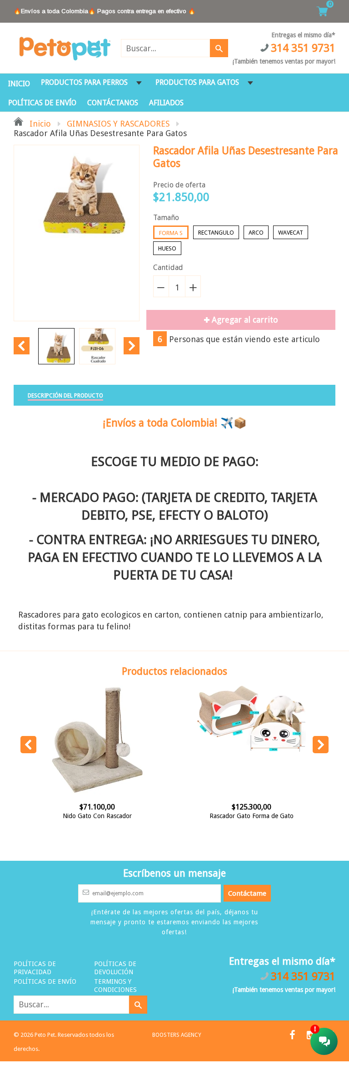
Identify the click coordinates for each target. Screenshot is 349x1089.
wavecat (290, 232)
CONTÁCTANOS (112, 102)
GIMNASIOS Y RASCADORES (118, 123)
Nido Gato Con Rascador (74, 815)
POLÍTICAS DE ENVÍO (42, 102)
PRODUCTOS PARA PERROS (84, 82)
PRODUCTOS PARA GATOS (197, 82)
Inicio (39, 123)
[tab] (65, 395)
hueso (167, 248)
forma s (171, 233)
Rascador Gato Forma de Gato (228, 815)
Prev (22, 345)
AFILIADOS (166, 102)
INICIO (19, 83)
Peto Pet (45, 1035)
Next (132, 345)
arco (256, 232)
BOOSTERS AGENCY (176, 1035)
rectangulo (216, 232)
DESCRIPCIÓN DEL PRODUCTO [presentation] (65, 395)
